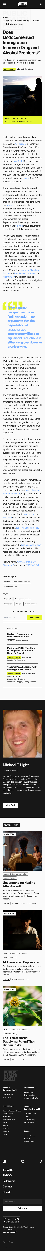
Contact (7, 1186)
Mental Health (9, 878)
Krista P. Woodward (16, 660)
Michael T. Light (25, 69)
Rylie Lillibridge (20, 979)
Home (5, 17)
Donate (7, 1192)
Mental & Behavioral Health (23, 21)
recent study (9, 277)
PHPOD (7, 1175)
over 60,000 (18, 161)
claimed (19, 225)
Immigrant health (23, 599)
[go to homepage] (22, 4)
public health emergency (27, 528)
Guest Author (31, 604)
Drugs (18, 604)
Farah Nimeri (22, 641)
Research (8, 604)
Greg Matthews (24, 561)
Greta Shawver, (29, 673)
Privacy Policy (8, 1242)
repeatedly (12, 205)
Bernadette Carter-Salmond (24, 903)
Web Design (5, 1247)
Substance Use (14, 24)
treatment (7, 517)
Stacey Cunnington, (16, 679)
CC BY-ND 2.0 (32, 565)
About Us (8, 1170)
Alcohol (7, 599)
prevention (29, 514)
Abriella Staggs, (15, 682)
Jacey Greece (30, 682)
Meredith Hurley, (15, 676)
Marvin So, (27, 657)
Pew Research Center (24, 273)
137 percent (20, 144)
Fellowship (9, 1181)
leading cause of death (31, 545)
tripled (26, 178)
